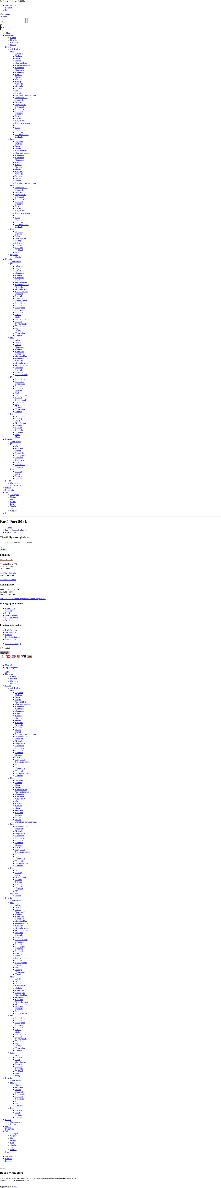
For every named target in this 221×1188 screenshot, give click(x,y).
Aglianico (19, 54)
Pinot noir (19, 111)
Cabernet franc (21, 63)
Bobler (8, 481)
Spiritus (8, 492)
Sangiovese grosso (22, 123)
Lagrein (18, 88)
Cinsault (18, 74)
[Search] (26, 20)
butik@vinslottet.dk (8, 573)
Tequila (13, 506)
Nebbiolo (19, 102)
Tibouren (19, 467)
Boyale (18, 61)
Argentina (19, 231)
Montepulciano (21, 98)
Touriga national (22, 134)
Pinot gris (19, 310)
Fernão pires (20, 280)
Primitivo (19, 114)
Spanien (18, 245)
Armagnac (14, 495)
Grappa (13, 501)
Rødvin (13, 38)
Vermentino (20, 333)
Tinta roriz (19, 132)
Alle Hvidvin (15, 261)
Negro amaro (20, 104)
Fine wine (9, 35)
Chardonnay (20, 72)
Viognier (18, 335)
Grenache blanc (21, 289)
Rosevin (8, 439)
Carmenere (19, 70)
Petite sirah (19, 107)
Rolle (17, 317)
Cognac (13, 497)
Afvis (16, 1187)
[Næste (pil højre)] (4, 1168)
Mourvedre (19, 100)
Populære (14, 254)
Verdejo (18, 331)
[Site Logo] (5, 14)
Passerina (19, 298)
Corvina (18, 79)
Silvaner (18, 321)
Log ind (8, 10)
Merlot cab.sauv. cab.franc (26, 95)
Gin (11, 499)
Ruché (18, 118)
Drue (12, 51)
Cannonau (19, 68)
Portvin (13, 44)
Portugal (18, 241)
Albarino (19, 266)
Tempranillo (20, 130)
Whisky (13, 511)
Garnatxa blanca (22, 282)
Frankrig (18, 234)
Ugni (17, 328)
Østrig (17, 437)
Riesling (18, 315)
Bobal (17, 58)
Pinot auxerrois (21, 301)
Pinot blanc (19, 305)
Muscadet (19, 296)
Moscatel (19, 294)
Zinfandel (19, 137)
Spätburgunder (21, 324)
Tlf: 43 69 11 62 (6, 560)
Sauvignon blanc (22, 319)
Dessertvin (9, 490)
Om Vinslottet (10, 5)
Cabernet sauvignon (23, 65)
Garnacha (19, 84)
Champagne (15, 42)
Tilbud (7, 33)
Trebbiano (19, 326)
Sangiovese (20, 121)
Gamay (18, 81)
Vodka (12, 508)
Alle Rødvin (15, 49)
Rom (12, 504)
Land (12, 229)
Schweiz (18, 243)
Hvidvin (13, 40)
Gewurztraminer (22, 285)
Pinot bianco (20, 303)
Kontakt (8, 8)
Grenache (19, 86)
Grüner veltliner (21, 291)
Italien (17, 236)
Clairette (18, 275)
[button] (4, 17)
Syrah (17, 128)
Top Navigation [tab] (11, 667)
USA (17, 252)
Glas (7, 513)
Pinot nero (19, 109)
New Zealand (20, 238)
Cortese (18, 77)
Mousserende (15, 485)
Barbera (18, 56)
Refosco (18, 116)
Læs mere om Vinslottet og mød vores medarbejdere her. (23, 599)
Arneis (18, 271)
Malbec (18, 91)
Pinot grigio (20, 308)
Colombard (19, 278)
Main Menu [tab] (10, 665)
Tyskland (19, 250)
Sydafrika (19, 248)
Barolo (18, 257)
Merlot (18, 93)
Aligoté (18, 268)
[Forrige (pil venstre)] (1, 1168)
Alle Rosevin (15, 441)
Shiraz (17, 125)
